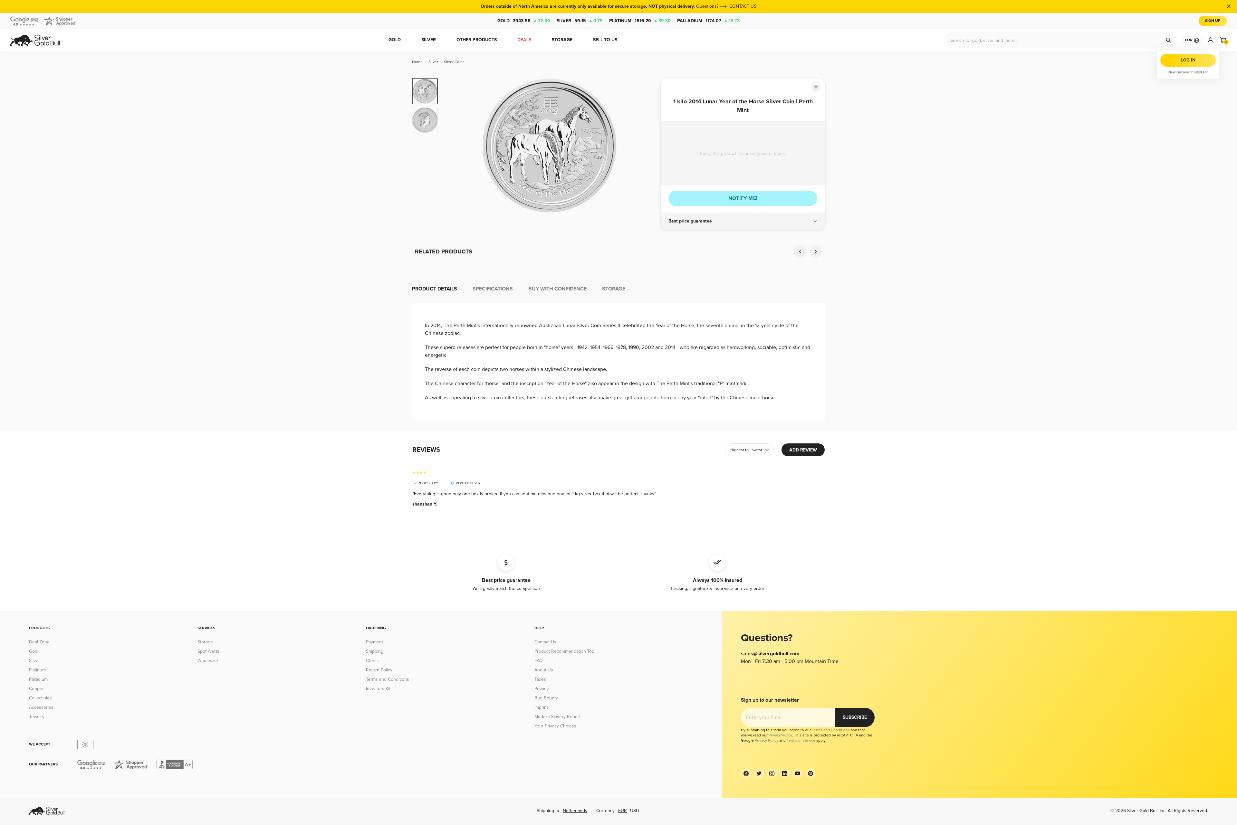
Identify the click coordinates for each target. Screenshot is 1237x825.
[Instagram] (772, 773)
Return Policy (379, 670)
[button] (742, 221)
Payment (374, 642)
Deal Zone (39, 642)
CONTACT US (742, 6)
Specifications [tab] (493, 289)
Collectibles (40, 698)
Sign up (1201, 72)
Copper (36, 688)
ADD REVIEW (803, 450)
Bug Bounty (546, 698)
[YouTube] (797, 773)
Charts (372, 660)
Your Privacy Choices (555, 726)
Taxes (540, 679)
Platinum (640, 21)
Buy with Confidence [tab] (557, 289)
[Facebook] (746, 773)
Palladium (708, 21)
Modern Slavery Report (557, 716)
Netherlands (575, 810)
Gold (523, 21)
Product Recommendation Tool (564, 651)
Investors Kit (378, 688)
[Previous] (452, 145)
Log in (1188, 60)
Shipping (374, 651)
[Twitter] (759, 773)
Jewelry (36, 716)
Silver (580, 21)
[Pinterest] (810, 773)
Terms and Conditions (387, 679)
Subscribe (855, 717)
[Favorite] (816, 87)
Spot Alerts (208, 651)
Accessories (41, 707)
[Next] (645, 145)
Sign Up (1212, 20)
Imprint (541, 707)
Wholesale (207, 660)
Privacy (541, 688)
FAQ (538, 660)
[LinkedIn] (785, 773)
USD (634, 810)
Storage (205, 642)
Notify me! (743, 198)
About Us (543, 670)
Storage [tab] (613, 289)
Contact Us (545, 642)
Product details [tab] (434, 289)
